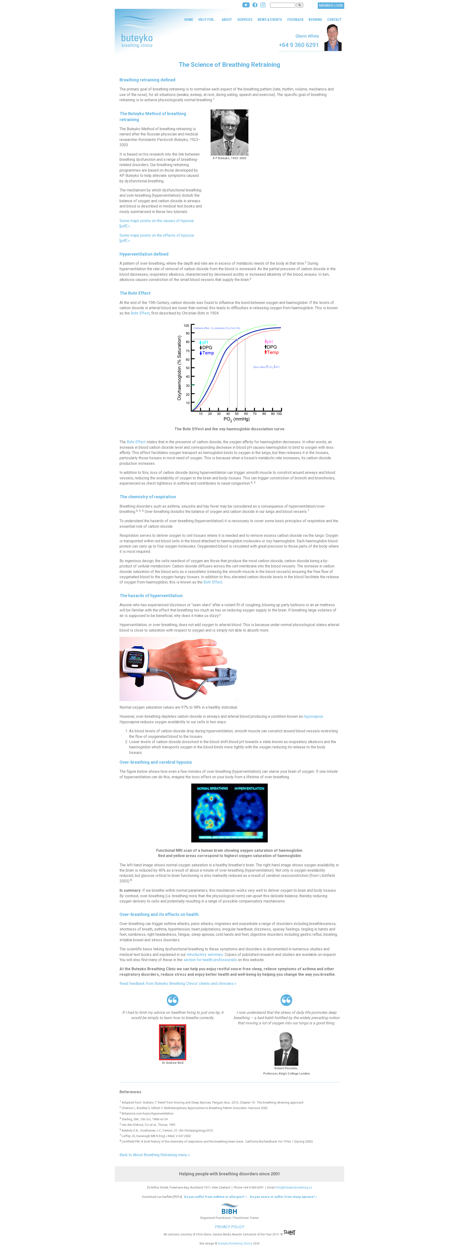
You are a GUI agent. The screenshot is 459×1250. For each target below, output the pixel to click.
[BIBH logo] (229, 1214)
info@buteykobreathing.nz (293, 1187)
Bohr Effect (140, 313)
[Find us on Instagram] (262, 6)
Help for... (207, 19)
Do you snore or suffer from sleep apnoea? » (283, 1197)
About (227, 19)
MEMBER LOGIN (331, 5)
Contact (334, 19)
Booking (315, 19)
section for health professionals (210, 960)
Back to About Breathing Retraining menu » (155, 1155)
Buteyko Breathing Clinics (235, 1243)
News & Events (270, 19)
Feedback (295, 19)
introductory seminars (205, 954)
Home (188, 19)
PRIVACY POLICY (229, 1227)
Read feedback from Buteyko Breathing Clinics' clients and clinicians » (178, 983)
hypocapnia (313, 716)
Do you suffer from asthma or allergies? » (215, 1197)
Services (244, 19)
